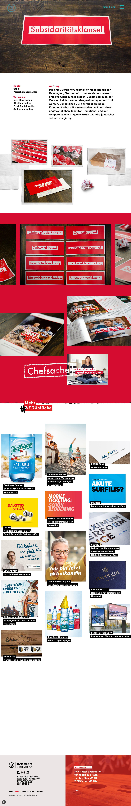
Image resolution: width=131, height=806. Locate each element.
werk (11, 791)
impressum (21, 795)
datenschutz (32, 795)
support (12, 795)
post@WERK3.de (24, 782)
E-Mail (77, 790)
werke (109, 7)
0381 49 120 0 (23, 784)
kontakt (39, 791)
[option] (65, 254)
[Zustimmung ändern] (4, 802)
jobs (32, 791)
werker (25, 791)
